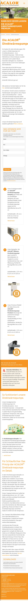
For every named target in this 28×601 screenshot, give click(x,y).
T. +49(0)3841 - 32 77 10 (5, 579)
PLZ (4, 144)
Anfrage (5, 155)
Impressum (3, 594)
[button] (2, 375)
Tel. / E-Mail (6, 150)
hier (3, 88)
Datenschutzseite (11, 180)
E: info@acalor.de (5, 581)
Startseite (3, 34)
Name (4, 139)
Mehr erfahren (18, 124)
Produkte (8, 34)
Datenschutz (3, 596)
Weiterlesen (11, 220)
